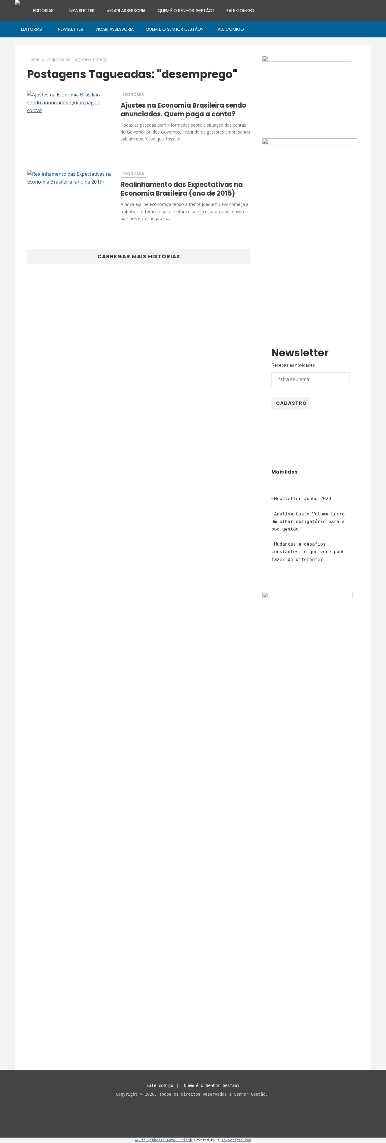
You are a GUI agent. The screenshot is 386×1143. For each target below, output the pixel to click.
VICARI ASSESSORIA (126, 10)
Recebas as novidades (293, 365)
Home (33, 59)
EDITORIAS (43, 10)
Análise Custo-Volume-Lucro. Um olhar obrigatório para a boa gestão (309, 521)
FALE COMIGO (240, 10)
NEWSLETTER (81, 10)
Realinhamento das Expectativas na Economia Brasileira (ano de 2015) (182, 189)
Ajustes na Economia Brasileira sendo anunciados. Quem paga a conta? (183, 110)
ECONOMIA (133, 94)
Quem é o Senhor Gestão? (211, 1085)
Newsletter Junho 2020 (302, 498)
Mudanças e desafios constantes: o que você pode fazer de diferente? (308, 551)
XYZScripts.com (236, 1140)
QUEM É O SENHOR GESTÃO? (186, 10)
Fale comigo (160, 1085)
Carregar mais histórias (138, 256)
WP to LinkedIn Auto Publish (163, 1140)
